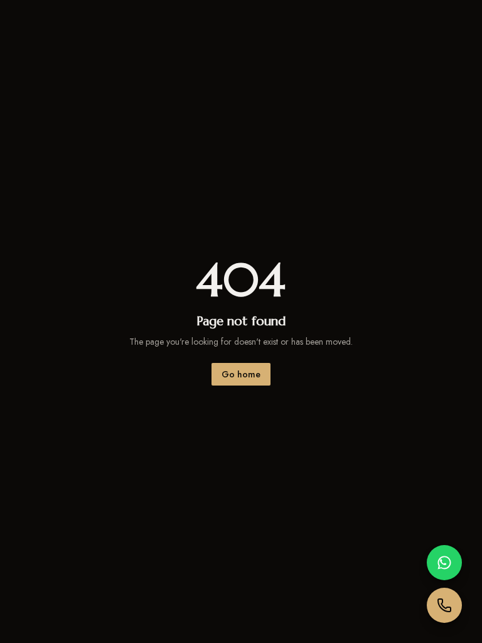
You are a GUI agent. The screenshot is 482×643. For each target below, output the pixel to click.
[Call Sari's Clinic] (444, 605)
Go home (241, 374)
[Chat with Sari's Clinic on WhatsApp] (444, 562)
